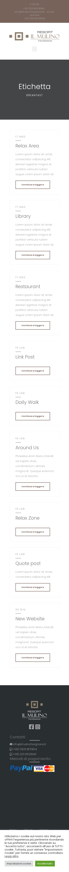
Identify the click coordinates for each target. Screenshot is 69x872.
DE (37, 4)
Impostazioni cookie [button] (19, 863)
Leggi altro (12, 856)
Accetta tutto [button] (45, 863)
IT (31, 4)
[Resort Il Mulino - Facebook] (31, 727)
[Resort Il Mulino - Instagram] (37, 727)
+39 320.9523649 (34, 8)
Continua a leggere (32, 184)
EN (33, 4)
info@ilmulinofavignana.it (30, 12)
